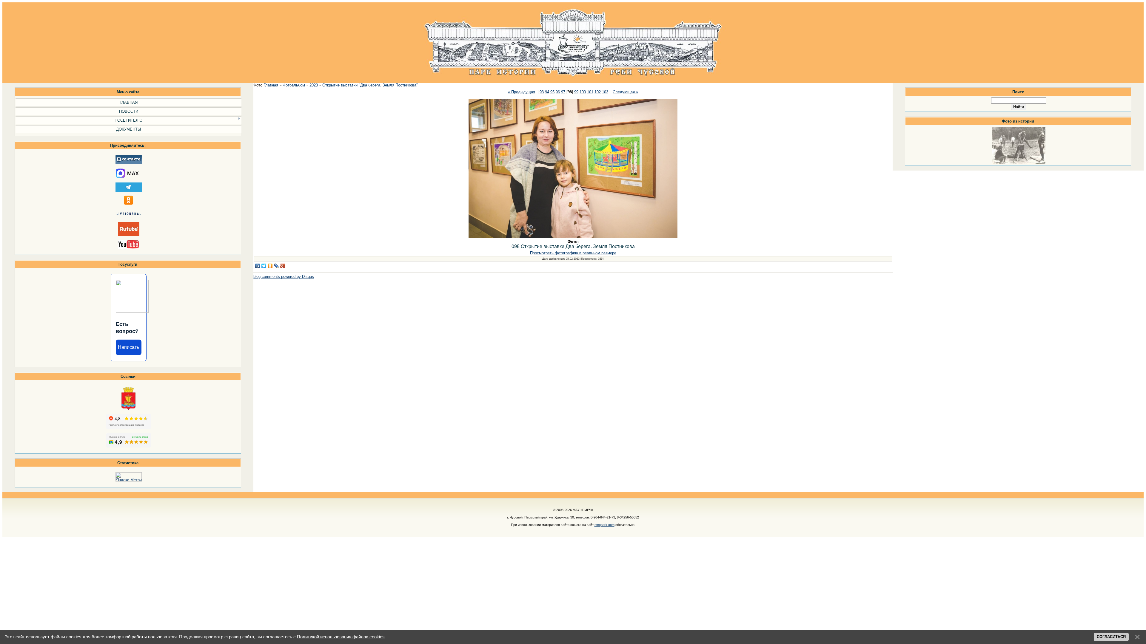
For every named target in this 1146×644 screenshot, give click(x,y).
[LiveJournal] (276, 266)
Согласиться (1111, 636)
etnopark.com (604, 525)
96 (558, 92)
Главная (271, 85)
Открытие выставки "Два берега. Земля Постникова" (370, 85)
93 (542, 92)
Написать (128, 347)
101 (590, 92)
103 (605, 92)
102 (597, 92)
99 (576, 92)
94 (547, 92)
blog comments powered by (283, 276)
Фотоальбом (294, 85)
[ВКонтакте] (258, 266)
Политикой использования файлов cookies (341, 636)
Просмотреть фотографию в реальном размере (573, 253)
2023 (313, 85)
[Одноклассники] (270, 266)
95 (552, 92)
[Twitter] (264, 266)
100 (583, 92)
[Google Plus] (283, 266)
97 (563, 92)
